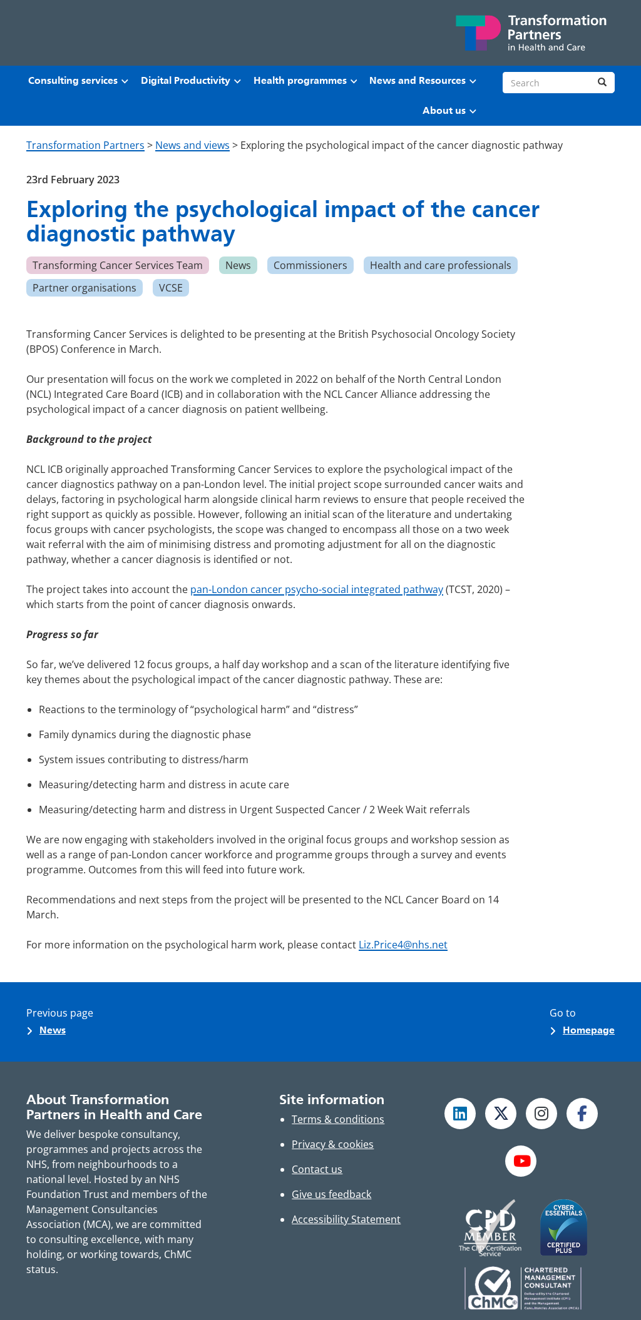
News (238, 265)
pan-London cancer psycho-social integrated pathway (316, 589)
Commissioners (310, 265)
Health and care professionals (440, 265)
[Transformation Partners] (530, 33)
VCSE (171, 288)
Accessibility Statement (346, 1219)
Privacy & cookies (333, 1144)
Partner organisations (84, 288)
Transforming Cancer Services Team (118, 265)
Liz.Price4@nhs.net (403, 945)
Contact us (317, 1169)
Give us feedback (331, 1194)
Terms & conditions (338, 1119)
